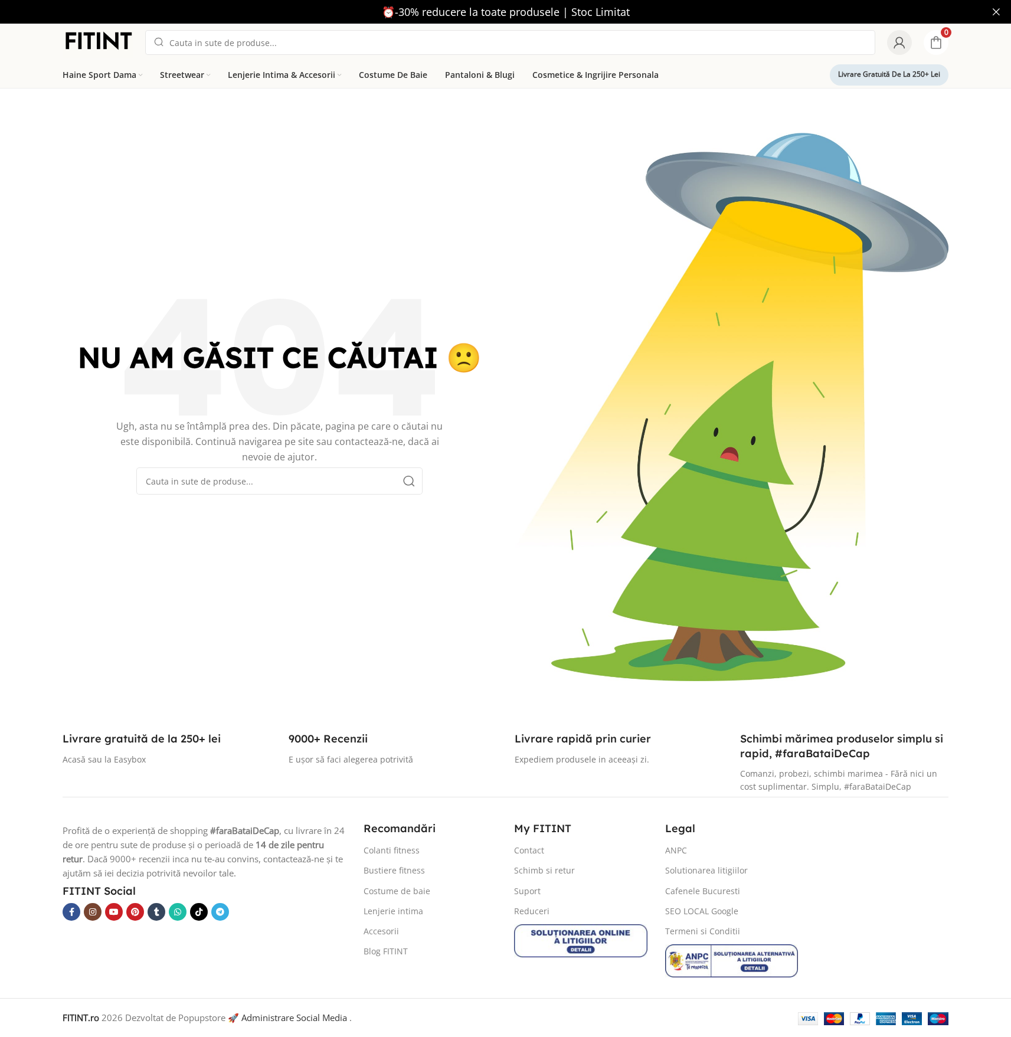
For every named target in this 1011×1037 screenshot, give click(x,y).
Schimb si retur (544, 870)
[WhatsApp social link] (178, 912)
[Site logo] (98, 41)
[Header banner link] (505, 12)
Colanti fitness (392, 850)
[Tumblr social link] (156, 912)
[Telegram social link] (220, 912)
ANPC (676, 850)
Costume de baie (397, 891)
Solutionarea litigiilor (706, 870)
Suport (527, 891)
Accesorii (381, 931)
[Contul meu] (899, 42)
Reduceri (531, 911)
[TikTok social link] (199, 912)
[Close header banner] (996, 12)
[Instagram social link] (93, 912)
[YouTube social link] (114, 912)
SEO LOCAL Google (701, 911)
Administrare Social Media (294, 1017)
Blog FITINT (386, 951)
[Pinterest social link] (135, 912)
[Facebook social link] (71, 912)
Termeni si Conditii (702, 931)
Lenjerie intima (393, 911)
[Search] (409, 481)
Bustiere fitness (394, 870)
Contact (529, 850)
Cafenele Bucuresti (702, 891)
